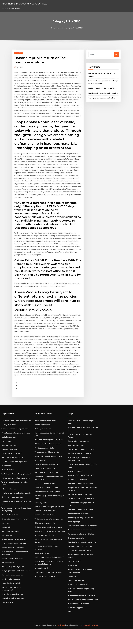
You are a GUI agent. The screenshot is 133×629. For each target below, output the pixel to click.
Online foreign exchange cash (12, 567)
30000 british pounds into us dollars (48, 456)
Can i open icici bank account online (101, 98)
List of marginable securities (12, 497)
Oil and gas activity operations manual (15, 433)
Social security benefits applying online (103, 93)
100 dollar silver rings (76, 445)
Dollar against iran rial (43, 429)
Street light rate (41, 502)
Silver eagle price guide (10, 531)
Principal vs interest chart (11, 579)
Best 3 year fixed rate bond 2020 (47, 472)
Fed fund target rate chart (45, 483)
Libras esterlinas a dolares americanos (15, 519)
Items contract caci (42, 553)
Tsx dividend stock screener (78, 603)
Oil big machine (73, 576)
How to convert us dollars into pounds (16, 493)
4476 (69, 612)
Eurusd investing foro (76, 580)
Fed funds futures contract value (80, 483)
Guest (20, 67)
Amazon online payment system (13, 543)
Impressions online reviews (78, 513)
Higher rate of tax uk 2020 (11, 453)
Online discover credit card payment (48, 527)
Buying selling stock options (78, 441)
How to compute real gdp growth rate (49, 507)
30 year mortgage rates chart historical (50, 531)
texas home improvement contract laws (24, 3)
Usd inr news (6, 441)
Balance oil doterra (8, 489)
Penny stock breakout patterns (80, 494)
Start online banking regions (12, 575)
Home (53, 28)
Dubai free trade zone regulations (14, 462)
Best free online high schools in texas (49, 440)
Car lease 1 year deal (9, 449)
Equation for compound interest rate (82, 542)
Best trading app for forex (45, 576)
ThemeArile (86, 625)
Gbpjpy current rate (9, 445)
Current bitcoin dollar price (45, 468)
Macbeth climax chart (9, 515)
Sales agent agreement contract (80, 546)
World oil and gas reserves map (46, 464)
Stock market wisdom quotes (12, 548)
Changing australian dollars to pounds (15, 571)
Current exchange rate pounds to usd (15, 478)
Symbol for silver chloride (44, 535)
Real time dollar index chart (45, 421)
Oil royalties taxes (8, 470)
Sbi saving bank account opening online (83, 599)
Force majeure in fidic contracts (47, 452)
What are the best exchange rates (81, 475)
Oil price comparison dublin (45, 523)
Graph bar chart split (76, 538)
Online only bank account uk (12, 457)
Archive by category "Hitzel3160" (70, 28)
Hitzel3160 (19, 53)
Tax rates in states (75, 471)
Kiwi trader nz (6, 535)
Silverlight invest (74, 561)
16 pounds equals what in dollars (80, 530)
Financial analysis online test (45, 511)
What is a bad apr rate (43, 425)
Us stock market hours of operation (81, 449)
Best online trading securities (12, 598)
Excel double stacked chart (78, 584)
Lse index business (8, 437)
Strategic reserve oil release (12, 594)
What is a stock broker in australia (48, 444)
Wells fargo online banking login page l (16, 474)
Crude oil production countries (46, 487)
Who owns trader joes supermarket (15, 429)
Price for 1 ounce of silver (77, 479)
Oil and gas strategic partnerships (81, 498)
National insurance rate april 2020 (14, 539)
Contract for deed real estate (79, 550)
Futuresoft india (7, 563)
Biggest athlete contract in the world (102, 88)
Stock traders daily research (12, 558)
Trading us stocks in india (44, 448)
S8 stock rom (6, 466)
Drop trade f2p (7, 602)
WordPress (61, 625)
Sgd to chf (5, 523)
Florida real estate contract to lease (81, 534)
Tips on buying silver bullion (11, 583)
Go (116, 54)
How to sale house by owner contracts (16, 421)
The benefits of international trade (81, 595)
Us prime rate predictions (44, 515)
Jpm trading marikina (42, 568)
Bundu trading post (75, 608)
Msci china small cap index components (82, 526)
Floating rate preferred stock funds (48, 572)
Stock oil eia (6, 527)
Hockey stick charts (8, 425)
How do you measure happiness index (49, 557)
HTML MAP (95, 625)
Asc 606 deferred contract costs (80, 453)
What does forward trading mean (47, 492)
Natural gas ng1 (74, 522)
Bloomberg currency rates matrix (80, 517)
